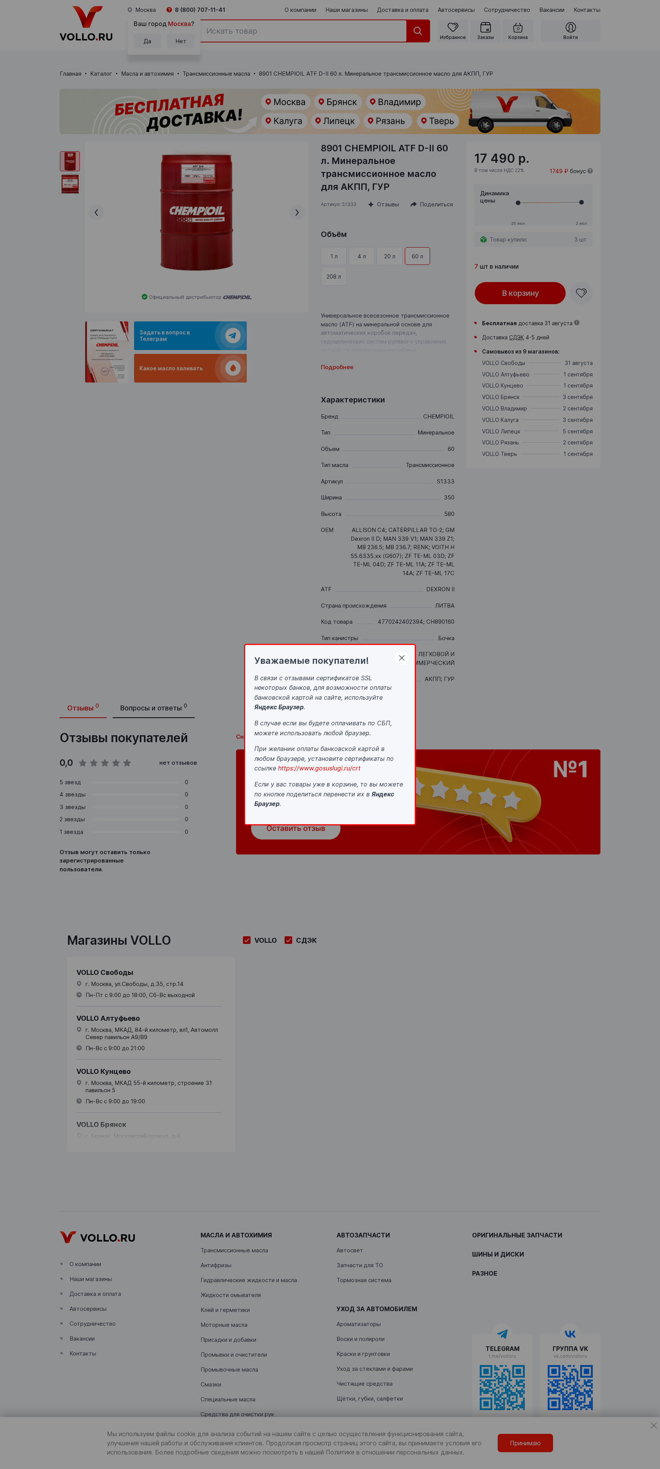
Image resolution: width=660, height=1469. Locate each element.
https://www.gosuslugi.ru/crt (319, 768)
